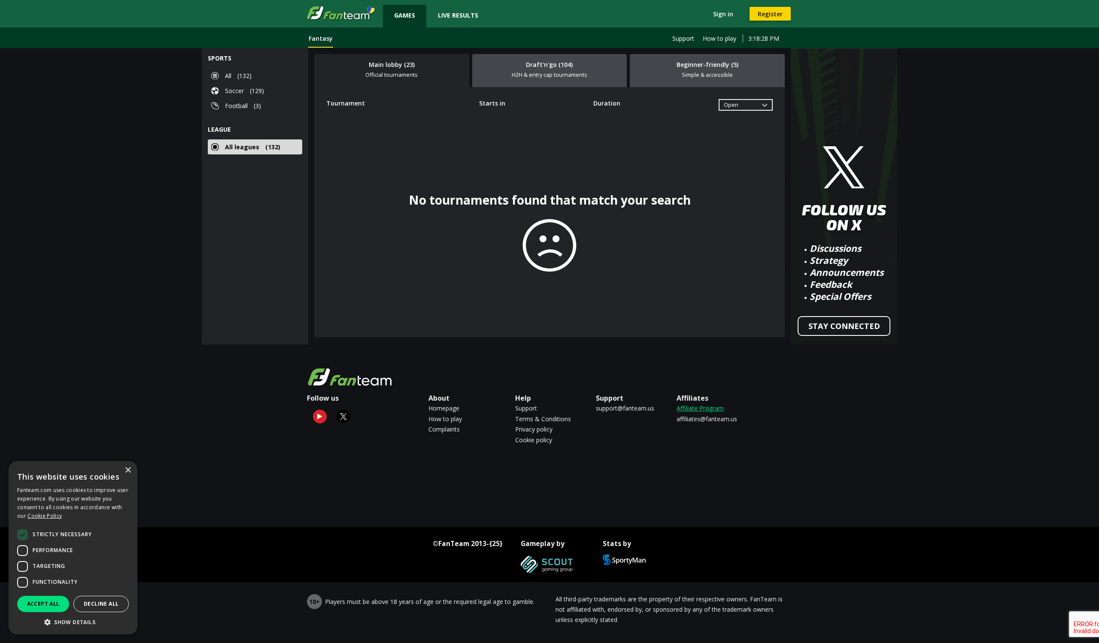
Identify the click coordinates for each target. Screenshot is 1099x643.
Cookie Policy (44, 515)
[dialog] (73, 547)
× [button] (127, 470)
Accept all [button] (43, 603)
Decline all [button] (101, 603)
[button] (73, 622)
